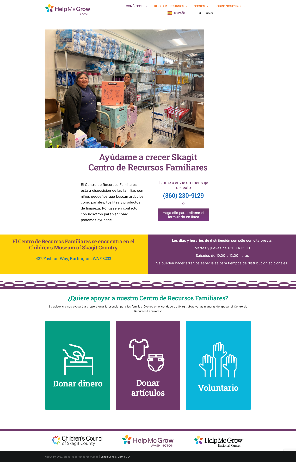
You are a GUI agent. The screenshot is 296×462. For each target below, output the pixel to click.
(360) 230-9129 (183, 195)
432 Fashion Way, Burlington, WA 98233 (73, 258)
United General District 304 (115, 456)
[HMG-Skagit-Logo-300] (67, 5)
